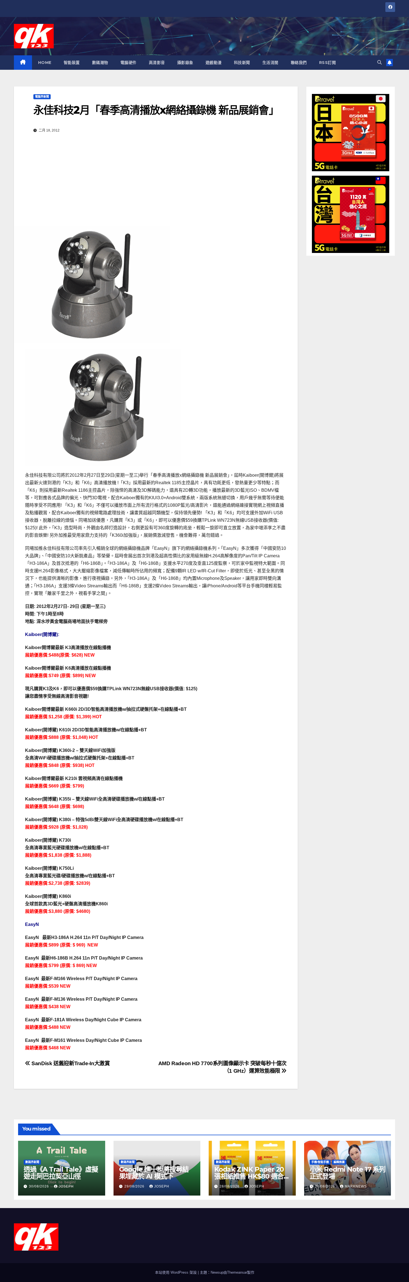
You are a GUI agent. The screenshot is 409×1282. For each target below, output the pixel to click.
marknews (356, 1186)
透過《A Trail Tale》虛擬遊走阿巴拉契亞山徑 (61, 1172)
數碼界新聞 (32, 1162)
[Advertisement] (156, 184)
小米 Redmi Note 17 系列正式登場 (347, 1172)
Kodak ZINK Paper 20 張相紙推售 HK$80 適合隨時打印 (252, 1176)
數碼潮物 (100, 62)
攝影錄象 (185, 62)
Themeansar (237, 1272)
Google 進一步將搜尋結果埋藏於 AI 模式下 (154, 1172)
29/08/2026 (135, 1186)
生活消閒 (270, 62)
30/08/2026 (39, 1186)
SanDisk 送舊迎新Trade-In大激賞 (70, 1063)
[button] (379, 62)
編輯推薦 (339, 1162)
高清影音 (157, 62)
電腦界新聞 (42, 96)
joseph (66, 1186)
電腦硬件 (128, 62)
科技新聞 (242, 62)
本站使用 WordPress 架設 (176, 1272)
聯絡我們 (299, 62)
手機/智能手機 (320, 1162)
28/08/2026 (230, 1186)
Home (44, 62)
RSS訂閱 (327, 62)
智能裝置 (72, 62)
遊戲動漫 (214, 62)
